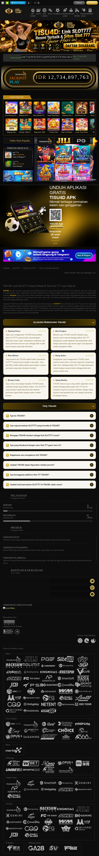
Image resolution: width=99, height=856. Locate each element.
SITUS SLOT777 (29, 268)
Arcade (71, 14)
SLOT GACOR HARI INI (49, 268)
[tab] (46, 140)
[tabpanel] (49, 36)
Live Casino (44, 15)
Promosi (90, 14)
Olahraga (57, 14)
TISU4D (6, 268)
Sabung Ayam (83, 15)
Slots (38, 14)
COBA (47, 151)
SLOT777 (16, 268)
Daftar (92, 3)
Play (14, 82)
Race (50, 14)
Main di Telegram (19, 3)
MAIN (13, 108)
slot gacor (13, 295)
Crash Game (65, 15)
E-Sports (77, 15)
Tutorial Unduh (56, 227)
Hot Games (33, 15)
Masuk (79, 3)
